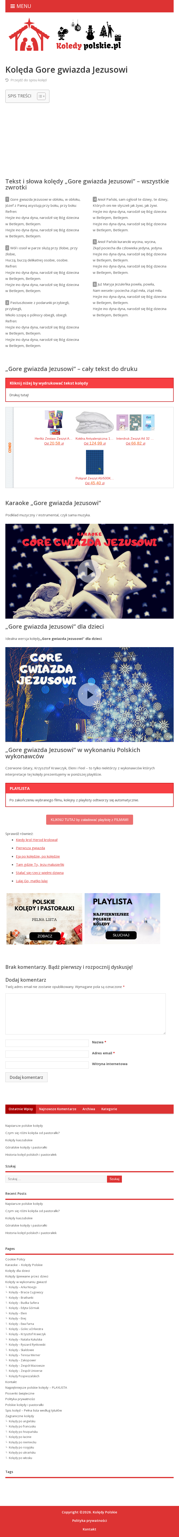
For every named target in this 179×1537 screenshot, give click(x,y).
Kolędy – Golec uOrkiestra (26, 1329)
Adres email (103, 1053)
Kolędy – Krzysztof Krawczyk (27, 1334)
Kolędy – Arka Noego (23, 1287)
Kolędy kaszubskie (19, 1140)
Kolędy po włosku (20, 1458)
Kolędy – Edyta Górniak (24, 1308)
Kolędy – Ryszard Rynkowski (27, 1345)
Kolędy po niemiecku (22, 1442)
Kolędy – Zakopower (22, 1360)
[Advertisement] (89, 139)
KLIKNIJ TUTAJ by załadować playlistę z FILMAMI (89, 820)
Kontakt (11, 1382)
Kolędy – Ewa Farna (21, 1324)
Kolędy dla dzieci (17, 1271)
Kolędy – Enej (17, 1318)
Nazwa (99, 1042)
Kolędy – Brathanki (21, 1298)
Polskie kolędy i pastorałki (24, 1405)
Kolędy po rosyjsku (21, 1447)
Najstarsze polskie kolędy (24, 1125)
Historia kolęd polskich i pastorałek (31, 1154)
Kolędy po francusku (22, 1426)
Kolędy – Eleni (18, 1313)
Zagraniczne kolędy (19, 1416)
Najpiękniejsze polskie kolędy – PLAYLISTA (36, 1387)
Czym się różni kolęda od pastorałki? (32, 1133)
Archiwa (89, 1109)
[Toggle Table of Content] (39, 96)
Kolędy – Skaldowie (21, 1350)
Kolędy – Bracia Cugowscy (26, 1292)
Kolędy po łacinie (20, 1437)
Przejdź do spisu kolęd (28, 80)
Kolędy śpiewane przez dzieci (26, 1276)
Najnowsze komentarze (57, 1109)
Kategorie (109, 1109)
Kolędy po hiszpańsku (23, 1432)
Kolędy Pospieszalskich (24, 1376)
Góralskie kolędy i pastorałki (26, 1147)
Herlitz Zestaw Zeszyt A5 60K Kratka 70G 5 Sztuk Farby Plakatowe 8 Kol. (54, 438)
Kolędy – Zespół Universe (25, 1371)
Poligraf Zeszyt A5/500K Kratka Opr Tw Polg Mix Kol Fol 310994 (95, 478)
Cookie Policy (15, 1259)
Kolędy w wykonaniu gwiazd (26, 1282)
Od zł (54, 443)
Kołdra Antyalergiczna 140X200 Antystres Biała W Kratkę (95, 438)
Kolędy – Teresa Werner (24, 1355)
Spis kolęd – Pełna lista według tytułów (33, 1410)
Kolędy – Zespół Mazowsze (27, 1366)
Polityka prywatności (20, 1399)
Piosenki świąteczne (19, 1393)
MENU (24, 6)
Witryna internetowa (109, 1064)
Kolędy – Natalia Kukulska (25, 1339)
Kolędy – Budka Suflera (24, 1303)
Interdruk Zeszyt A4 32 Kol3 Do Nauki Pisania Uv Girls (135, 438)
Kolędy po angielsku (22, 1421)
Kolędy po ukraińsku (22, 1453)
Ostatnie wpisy (21, 1109)
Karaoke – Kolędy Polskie (24, 1265)
